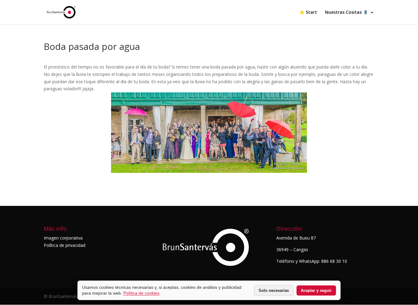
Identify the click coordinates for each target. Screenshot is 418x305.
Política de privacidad (64, 245)
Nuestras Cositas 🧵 (346, 12)
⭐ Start (308, 12)
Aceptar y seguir (316, 290)
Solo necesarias (274, 290)
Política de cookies (141, 293)
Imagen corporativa (63, 238)
